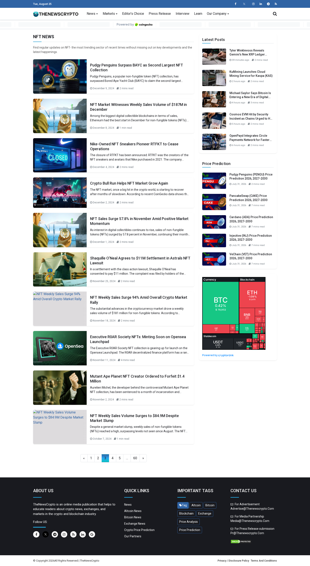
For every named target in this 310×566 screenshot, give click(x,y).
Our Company (216, 14)
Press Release (160, 14)
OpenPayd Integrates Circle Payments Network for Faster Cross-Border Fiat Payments (249, 140)
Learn (198, 14)
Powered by (210, 355)
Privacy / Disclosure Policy (233, 560)
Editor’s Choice (133, 14)
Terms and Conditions (264, 560)
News (91, 14)
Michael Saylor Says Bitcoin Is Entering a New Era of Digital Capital (250, 97)
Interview (182, 14)
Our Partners (132, 536)
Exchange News (134, 523)
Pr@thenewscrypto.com (247, 533)
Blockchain (186, 513)
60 (135, 458)
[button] (275, 14)
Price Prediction (189, 530)
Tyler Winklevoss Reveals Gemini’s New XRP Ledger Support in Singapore (247, 54)
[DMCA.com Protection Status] (241, 541)
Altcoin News (133, 511)
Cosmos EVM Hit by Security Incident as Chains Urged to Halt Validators (251, 118)
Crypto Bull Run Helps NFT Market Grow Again (129, 183)
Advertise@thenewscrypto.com (252, 508)
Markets (109, 14)
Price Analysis (188, 521)
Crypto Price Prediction (139, 530)
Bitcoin (209, 505)
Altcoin (196, 505)
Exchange (204, 513)
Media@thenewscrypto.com (249, 521)
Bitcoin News (132, 517)
